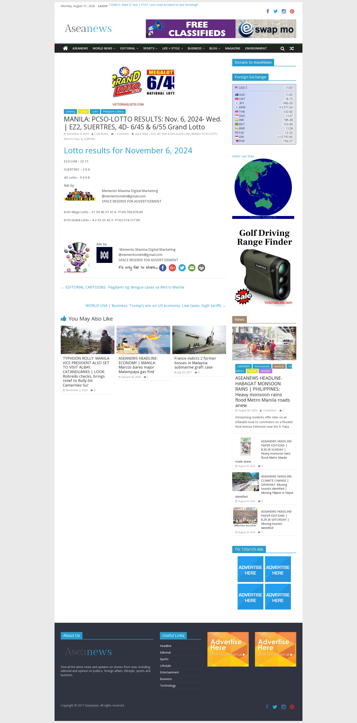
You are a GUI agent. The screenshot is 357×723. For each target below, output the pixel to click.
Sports (148, 48)
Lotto (95, 111)
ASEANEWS (80, 48)
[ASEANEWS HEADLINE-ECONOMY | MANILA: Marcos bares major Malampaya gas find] (143, 328)
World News (102, 48)
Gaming (70, 111)
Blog (213, 48)
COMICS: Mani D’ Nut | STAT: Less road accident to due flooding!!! (153, 6)
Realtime (255, 217)
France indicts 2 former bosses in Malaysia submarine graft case (195, 363)
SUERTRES (89, 139)
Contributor (101, 134)
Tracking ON (269, 217)
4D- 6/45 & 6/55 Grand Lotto (173, 134)
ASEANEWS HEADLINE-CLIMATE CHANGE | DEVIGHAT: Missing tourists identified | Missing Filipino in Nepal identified (264, 486)
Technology (168, 685)
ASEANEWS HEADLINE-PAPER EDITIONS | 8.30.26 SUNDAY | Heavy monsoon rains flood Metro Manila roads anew (264, 451)
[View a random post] (291, 48)
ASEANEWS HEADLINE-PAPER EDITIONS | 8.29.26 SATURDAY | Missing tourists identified (277, 519)
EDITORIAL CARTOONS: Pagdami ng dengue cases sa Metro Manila (122, 287)
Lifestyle (265, 371)
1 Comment (121, 134)
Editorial (127, 48)
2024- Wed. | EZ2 (145, 134)
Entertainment (169, 672)
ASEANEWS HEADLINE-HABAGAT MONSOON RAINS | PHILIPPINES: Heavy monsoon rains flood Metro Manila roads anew (262, 391)
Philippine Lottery (113, 111)
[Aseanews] (65, 48)
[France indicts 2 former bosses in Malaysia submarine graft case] (199, 328)
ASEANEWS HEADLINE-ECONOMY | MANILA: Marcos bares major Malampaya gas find (138, 365)
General (279, 366)
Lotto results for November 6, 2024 (128, 150)
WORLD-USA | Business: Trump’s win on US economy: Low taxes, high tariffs (156, 305)
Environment (256, 48)
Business (194, 48)
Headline (165, 646)
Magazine (232, 48)
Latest (83, 111)
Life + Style (171, 48)
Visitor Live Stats (243, 156)
